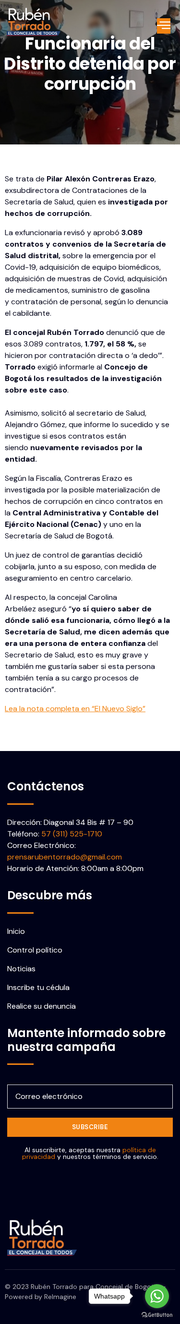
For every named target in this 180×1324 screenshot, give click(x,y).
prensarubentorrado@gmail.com (64, 857)
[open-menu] (164, 26)
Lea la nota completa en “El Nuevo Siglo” (75, 709)
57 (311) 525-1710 (71, 834)
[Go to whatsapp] (157, 1296)
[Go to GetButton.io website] (157, 1314)
